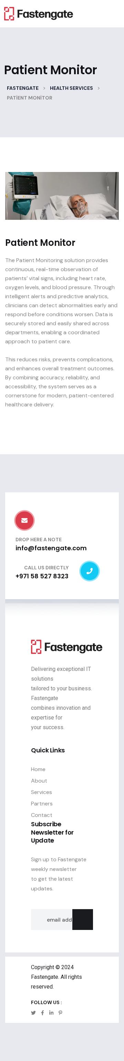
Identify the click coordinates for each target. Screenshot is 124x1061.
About (39, 780)
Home (38, 769)
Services (41, 792)
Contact (41, 815)
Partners (42, 803)
